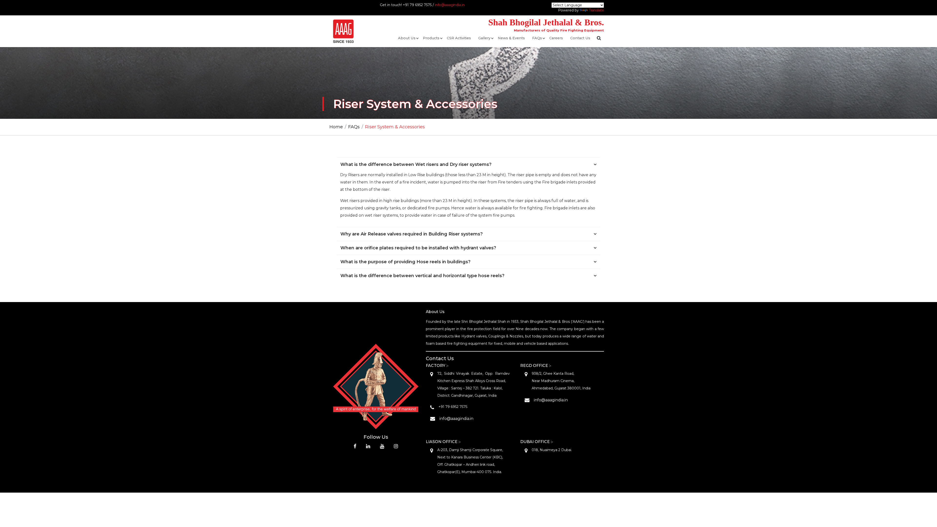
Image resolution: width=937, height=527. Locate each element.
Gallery (484, 38)
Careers (556, 38)
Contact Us (580, 38)
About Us (407, 38)
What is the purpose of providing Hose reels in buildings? (405, 261)
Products (431, 38)
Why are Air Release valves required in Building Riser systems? (411, 234)
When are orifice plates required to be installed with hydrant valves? (418, 248)
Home (336, 127)
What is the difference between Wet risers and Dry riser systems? (415, 164)
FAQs (537, 38)
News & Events (511, 38)
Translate (596, 10)
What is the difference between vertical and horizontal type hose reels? (422, 275)
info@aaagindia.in (450, 5)
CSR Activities (459, 38)
